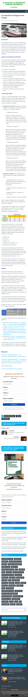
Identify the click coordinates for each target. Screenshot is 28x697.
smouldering (5, 604)
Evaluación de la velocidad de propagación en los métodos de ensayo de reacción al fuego (15, 670)
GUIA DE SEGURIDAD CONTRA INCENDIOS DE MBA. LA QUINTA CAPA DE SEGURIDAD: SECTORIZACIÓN (16, 633)
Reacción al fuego (9, 416)
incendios (4, 585)
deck (3, 572)
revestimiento (15, 599)
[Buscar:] (14, 610)
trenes (18, 416)
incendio (23, 583)
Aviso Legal (3, 688)
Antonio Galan (14, 20)
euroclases (5, 577)
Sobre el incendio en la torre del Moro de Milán (12, 551)
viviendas (19, 604)
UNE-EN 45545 (6, 418)
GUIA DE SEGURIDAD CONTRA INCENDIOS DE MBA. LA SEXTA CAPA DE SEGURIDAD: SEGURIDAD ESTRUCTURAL (13, 539)
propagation (18, 591)
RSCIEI (16, 601)
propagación (10, 588)
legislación (12, 585)
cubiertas (21, 569)
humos (17, 583)
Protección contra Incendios (9, 593)
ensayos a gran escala (7, 574)
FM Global (4, 583)
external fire (20, 577)
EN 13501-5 (8, 572)
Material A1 (20, 585)
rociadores (5, 601)
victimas (13, 604)
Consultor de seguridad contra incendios (11, 368)
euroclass (12, 577)
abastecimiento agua (7, 558)
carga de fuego (6, 567)
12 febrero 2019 (6, 20)
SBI (20, 601)
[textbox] (15, 80)
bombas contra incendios (14, 564)
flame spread (16, 580)
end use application (18, 572)
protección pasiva (6, 596)
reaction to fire (6, 599)
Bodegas (4, 564)
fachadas (4, 580)
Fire (10, 580)
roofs (11, 601)
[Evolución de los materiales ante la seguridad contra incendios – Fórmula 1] (4, 680)
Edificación (6, 641)
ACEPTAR (15, 695)
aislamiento (18, 558)
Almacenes (4, 561)
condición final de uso (8, 569)
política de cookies (6, 693)
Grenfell (11, 583)
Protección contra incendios (11, 618)
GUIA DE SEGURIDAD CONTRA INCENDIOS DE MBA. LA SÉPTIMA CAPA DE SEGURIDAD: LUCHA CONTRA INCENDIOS (13, 533)
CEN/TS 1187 (14, 567)
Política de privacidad (6, 686)
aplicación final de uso (15, 561)
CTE (16, 569)
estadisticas (18, 574)
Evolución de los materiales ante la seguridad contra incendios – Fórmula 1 (17, 679)
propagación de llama (7, 591)
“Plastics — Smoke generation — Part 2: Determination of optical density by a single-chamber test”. (14, 338)
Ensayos (5, 665)
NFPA (3, 588)
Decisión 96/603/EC (9, 345)
